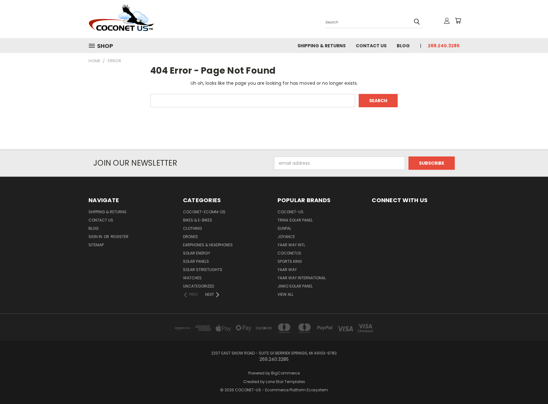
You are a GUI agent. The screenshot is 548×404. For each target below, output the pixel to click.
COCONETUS (289, 253)
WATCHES (192, 278)
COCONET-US (290, 212)
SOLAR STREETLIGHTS (202, 269)
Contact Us (371, 46)
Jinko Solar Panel (295, 286)
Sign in (95, 236)
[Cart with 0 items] (458, 20)
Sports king (289, 261)
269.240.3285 (444, 46)
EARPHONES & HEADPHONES (208, 245)
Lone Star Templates (285, 381)
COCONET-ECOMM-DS (204, 212)
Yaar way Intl (291, 245)
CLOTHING (192, 228)
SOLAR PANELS (196, 261)
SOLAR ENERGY (196, 253)
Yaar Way (287, 269)
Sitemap (96, 245)
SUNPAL (284, 228)
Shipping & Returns (321, 46)
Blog (403, 46)
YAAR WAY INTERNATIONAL (301, 278)
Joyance (286, 236)
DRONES (190, 236)
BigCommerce (285, 373)
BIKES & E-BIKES (197, 220)
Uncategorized (198, 286)
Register (119, 236)
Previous (531, 384)
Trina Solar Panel (295, 220)
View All (285, 294)
